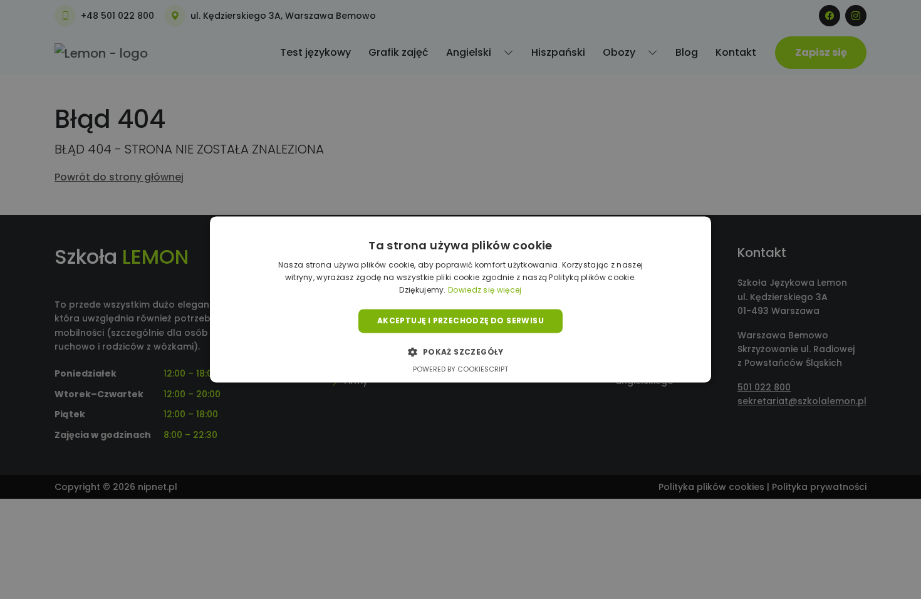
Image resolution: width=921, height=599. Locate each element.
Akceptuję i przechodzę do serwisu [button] (460, 320)
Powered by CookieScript (460, 370)
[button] (460, 352)
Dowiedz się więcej (484, 289)
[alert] (460, 299)
